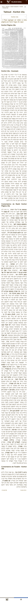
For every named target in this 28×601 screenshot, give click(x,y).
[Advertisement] (14, 493)
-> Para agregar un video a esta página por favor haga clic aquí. (14, 21)
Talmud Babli (16, 2)
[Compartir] (25, 6)
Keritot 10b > (24, 490)
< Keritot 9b (4, 490)
